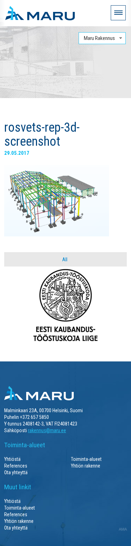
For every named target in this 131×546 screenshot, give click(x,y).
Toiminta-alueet (86, 459)
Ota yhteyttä (16, 472)
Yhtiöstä (12, 459)
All (64, 259)
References (15, 466)
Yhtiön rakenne (85, 466)
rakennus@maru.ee (47, 430)
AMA (123, 529)
